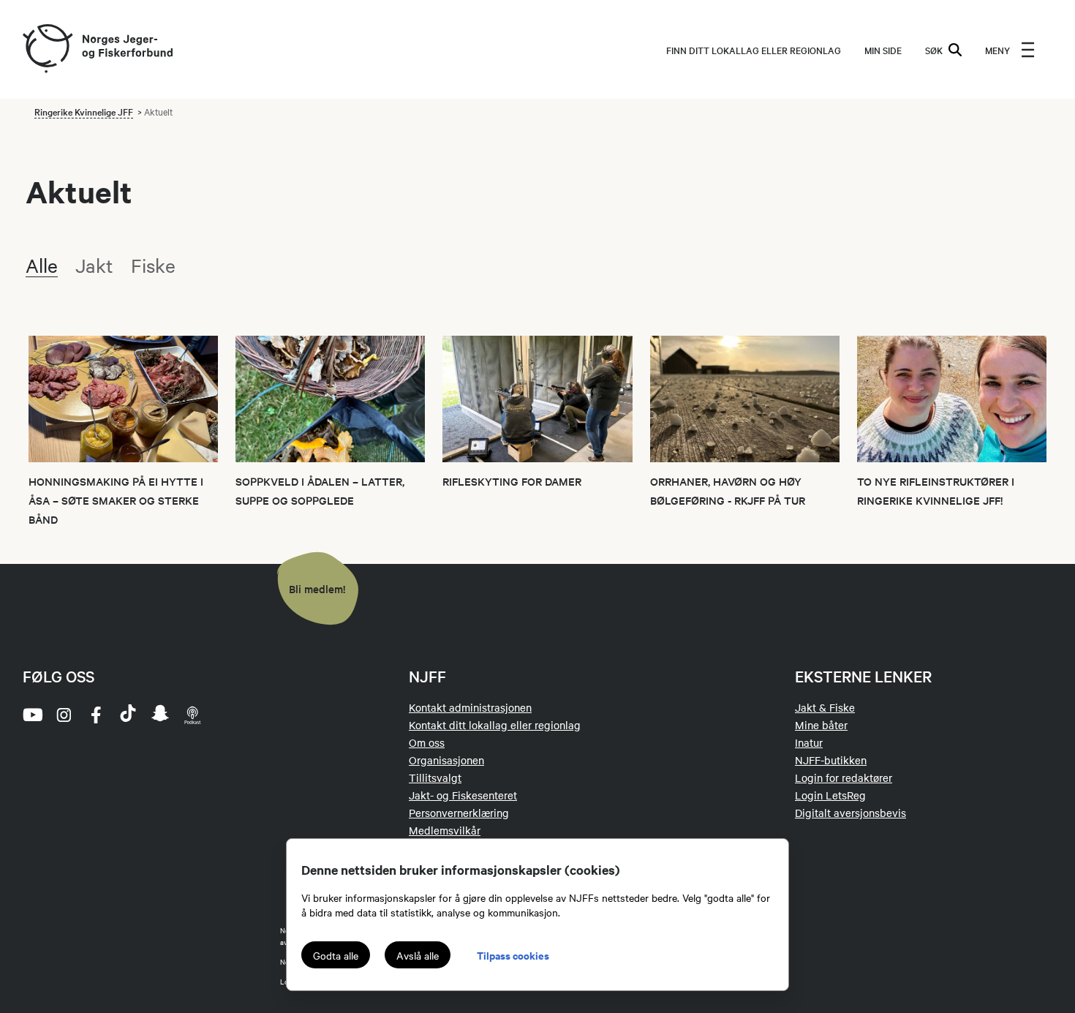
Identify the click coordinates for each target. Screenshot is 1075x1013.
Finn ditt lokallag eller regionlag (753, 49)
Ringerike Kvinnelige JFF (83, 111)
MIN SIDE (883, 49)
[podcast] (192, 714)
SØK (934, 49)
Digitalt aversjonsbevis (850, 812)
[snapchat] (160, 714)
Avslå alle (417, 955)
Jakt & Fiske (825, 707)
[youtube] (31, 714)
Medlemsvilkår (444, 830)
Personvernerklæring (459, 812)
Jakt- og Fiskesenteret (463, 795)
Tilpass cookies (513, 955)
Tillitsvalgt (435, 777)
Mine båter (821, 725)
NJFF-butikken (831, 760)
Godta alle (335, 955)
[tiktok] (128, 714)
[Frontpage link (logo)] (47, 49)
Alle (42, 265)
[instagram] (63, 714)
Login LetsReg (830, 795)
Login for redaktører (843, 777)
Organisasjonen (446, 760)
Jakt (94, 265)
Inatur (809, 742)
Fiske (153, 265)
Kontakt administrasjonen (470, 707)
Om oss (427, 742)
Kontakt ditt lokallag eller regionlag (495, 725)
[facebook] (95, 714)
